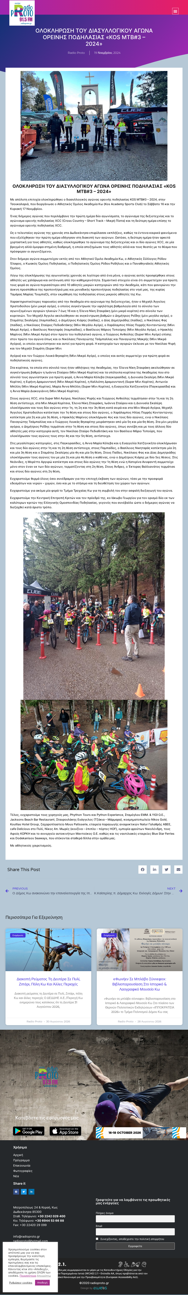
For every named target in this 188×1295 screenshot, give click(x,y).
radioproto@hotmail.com (31, 1241)
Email (99, 1225)
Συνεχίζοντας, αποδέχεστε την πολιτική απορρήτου (132, 1238)
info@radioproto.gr (26, 1236)
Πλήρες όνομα (104, 1212)
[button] (175, 11)
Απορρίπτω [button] (44, 1275)
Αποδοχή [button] (42, 1282)
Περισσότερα (28, 1275)
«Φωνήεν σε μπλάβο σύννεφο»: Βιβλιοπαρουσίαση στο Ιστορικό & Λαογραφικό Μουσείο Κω (139, 984)
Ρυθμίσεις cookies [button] (20, 1282)
